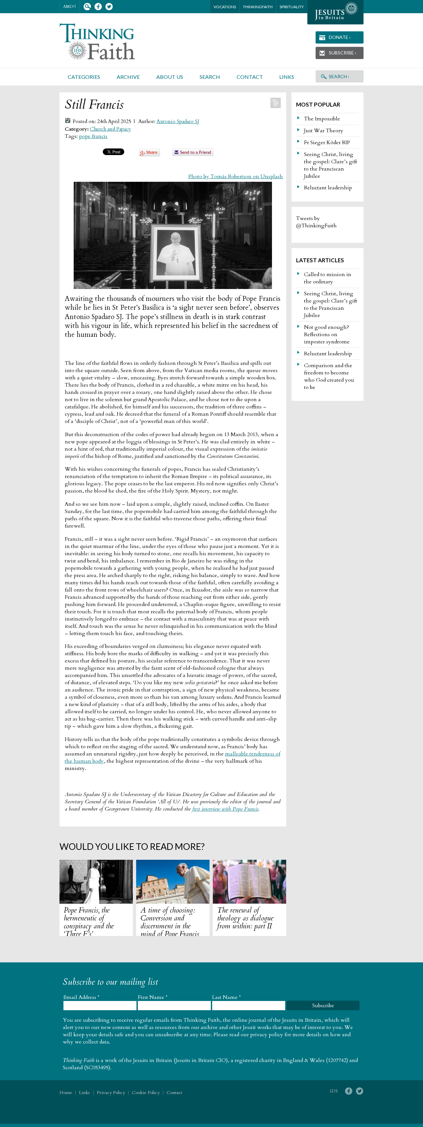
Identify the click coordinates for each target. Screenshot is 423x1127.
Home (65, 1092)
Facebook (98, 7)
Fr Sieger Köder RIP (327, 142)
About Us (169, 77)
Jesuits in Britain (152, 1060)
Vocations (224, 6)
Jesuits (335, 12)
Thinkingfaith (258, 6)
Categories (84, 77)
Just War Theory (323, 130)
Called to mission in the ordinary (327, 278)
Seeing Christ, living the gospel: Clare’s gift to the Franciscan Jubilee (330, 165)
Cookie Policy (146, 1092)
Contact (250, 77)
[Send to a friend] (193, 154)
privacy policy (266, 1034)
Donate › (340, 37)
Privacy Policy (111, 1092)
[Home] (105, 41)
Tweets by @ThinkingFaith (316, 222)
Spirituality (292, 6)
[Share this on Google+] (149, 154)
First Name (153, 997)
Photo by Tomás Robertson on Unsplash (235, 176)
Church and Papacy (110, 129)
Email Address (81, 997)
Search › (339, 76)
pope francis (93, 136)
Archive (128, 77)
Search (87, 7)
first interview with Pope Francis (225, 809)
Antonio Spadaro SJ (178, 121)
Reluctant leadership (328, 187)
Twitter (109, 7)
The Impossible (322, 118)
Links (286, 77)
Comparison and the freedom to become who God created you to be (329, 376)
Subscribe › (342, 52)
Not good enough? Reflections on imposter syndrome (327, 334)
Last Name (226, 997)
